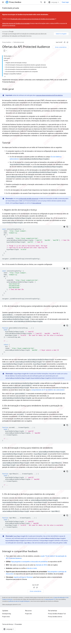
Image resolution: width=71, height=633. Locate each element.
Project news (6, 616)
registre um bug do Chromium (23, 577)
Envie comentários (60, 47)
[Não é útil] (67, 42)
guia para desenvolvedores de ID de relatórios (49, 95)
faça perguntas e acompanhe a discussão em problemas (29, 561)
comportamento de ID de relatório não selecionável (47, 390)
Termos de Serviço (7, 624)
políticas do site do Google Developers (19, 601)
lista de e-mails (32, 568)
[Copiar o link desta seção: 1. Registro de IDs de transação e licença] (38, 210)
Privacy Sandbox (6, 42)
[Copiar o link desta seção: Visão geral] (15, 89)
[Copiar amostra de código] (67, 226)
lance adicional (36, 203)
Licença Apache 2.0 (50, 599)
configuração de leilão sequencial (28, 198)
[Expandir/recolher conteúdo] (13, 56)
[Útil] (64, 42)
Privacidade (18, 624)
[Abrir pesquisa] (41, 2)
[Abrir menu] (3, 2)
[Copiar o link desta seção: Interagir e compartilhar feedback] (39, 551)
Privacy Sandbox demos (55, 616)
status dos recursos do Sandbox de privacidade (16, 23)
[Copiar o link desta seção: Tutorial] (12, 143)
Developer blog (6, 613)
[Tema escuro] (64, 226)
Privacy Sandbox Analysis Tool (57, 613)
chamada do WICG (41, 565)
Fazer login (65, 2)
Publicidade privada (10, 8)
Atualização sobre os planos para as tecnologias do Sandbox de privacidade (33, 19)
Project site (28, 613)
